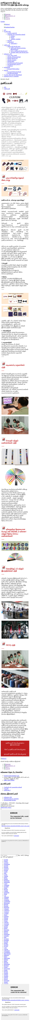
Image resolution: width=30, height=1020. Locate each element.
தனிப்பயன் (7, 45)
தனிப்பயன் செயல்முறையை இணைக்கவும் (18, 48)
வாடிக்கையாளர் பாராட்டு (13, 64)
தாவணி (9, 40)
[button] (15, 744)
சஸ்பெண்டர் (10, 42)
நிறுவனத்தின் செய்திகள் (14, 72)
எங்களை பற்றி (8, 54)
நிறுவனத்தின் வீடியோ (13, 69)
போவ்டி (12, 37)
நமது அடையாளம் (12, 55)
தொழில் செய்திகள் (12, 73)
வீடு (5, 30)
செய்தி (6, 70)
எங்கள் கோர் (10, 61)
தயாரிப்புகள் (7, 31)
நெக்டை (13, 36)
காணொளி (7, 67)
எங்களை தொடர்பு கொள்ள (11, 76)
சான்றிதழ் (10, 66)
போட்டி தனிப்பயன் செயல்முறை (19, 51)
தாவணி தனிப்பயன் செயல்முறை (19, 52)
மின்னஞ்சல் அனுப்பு (6, 807)
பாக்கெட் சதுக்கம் (15, 39)
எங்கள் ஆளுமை (11, 60)
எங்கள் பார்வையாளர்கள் (14, 57)
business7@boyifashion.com (11, 775)
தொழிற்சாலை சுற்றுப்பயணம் (15, 63)
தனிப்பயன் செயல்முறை (13, 46)
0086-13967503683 (9, 780)
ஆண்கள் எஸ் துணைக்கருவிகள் (16, 34)
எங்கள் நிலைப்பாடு (12, 58)
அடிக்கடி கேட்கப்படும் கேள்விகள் (13, 74)
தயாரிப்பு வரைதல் (12, 33)
